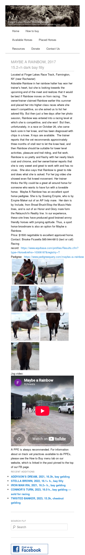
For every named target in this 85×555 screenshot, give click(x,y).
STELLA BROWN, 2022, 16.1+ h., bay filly (37, 481)
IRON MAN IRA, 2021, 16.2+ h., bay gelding (38, 485)
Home (15, 31)
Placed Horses (47, 40)
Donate (35, 48)
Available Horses (22, 40)
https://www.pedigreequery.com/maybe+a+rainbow (54, 257)
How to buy (32, 31)
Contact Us (53, 48)
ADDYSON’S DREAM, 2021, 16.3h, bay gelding (40, 476)
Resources (18, 48)
